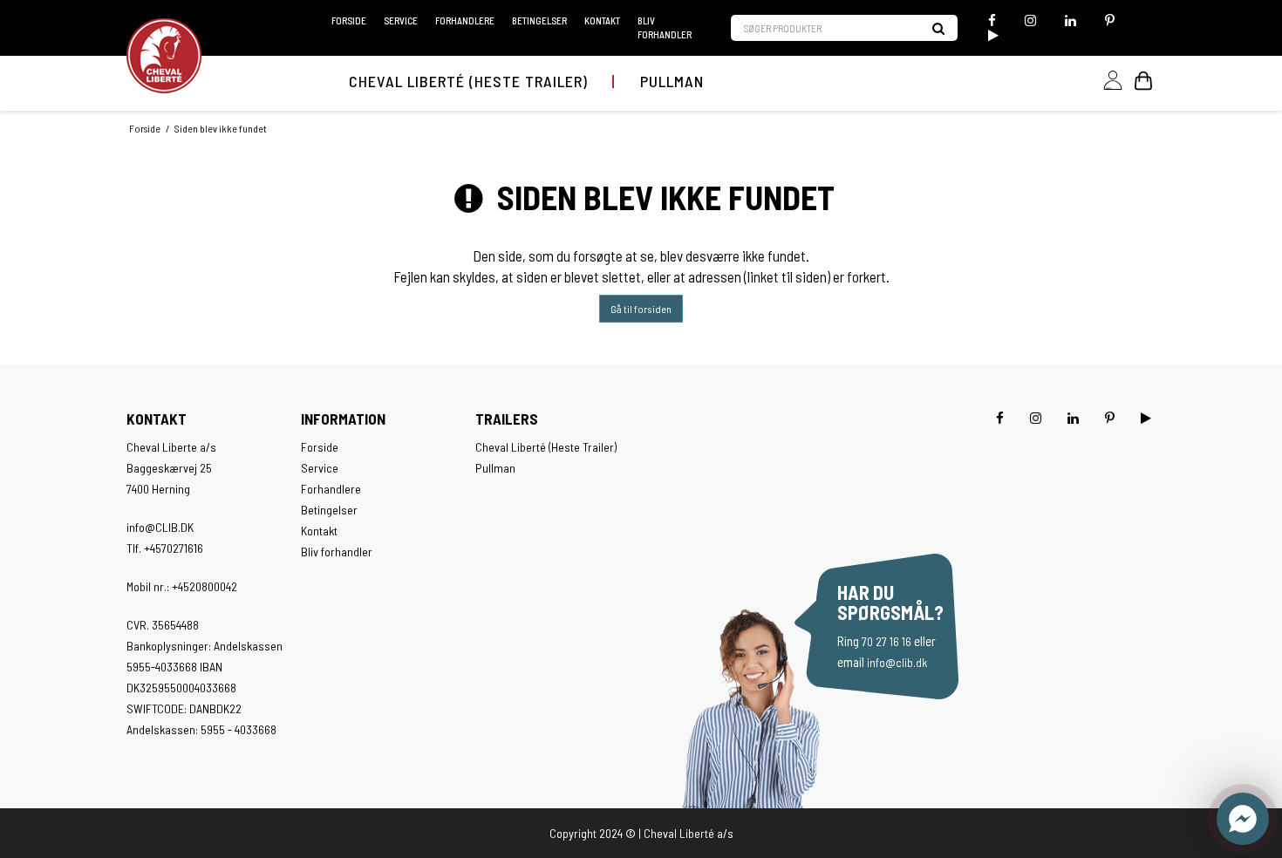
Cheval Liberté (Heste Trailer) (468, 81)
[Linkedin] (1070, 20)
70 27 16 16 (886, 641)
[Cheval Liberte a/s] (163, 55)
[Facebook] (992, 20)
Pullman (672, 81)
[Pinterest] (1109, 20)
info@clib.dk (897, 662)
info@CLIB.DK (160, 527)
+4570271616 (173, 548)
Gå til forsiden (641, 309)
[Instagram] (1030, 20)
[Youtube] (991, 35)
